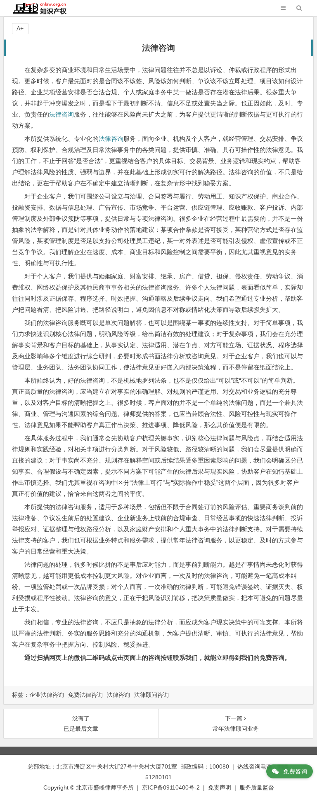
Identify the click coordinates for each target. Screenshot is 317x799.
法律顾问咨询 (151, 695)
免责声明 (219, 787)
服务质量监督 (256, 787)
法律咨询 (61, 114)
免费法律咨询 (85, 695)
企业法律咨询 (46, 695)
